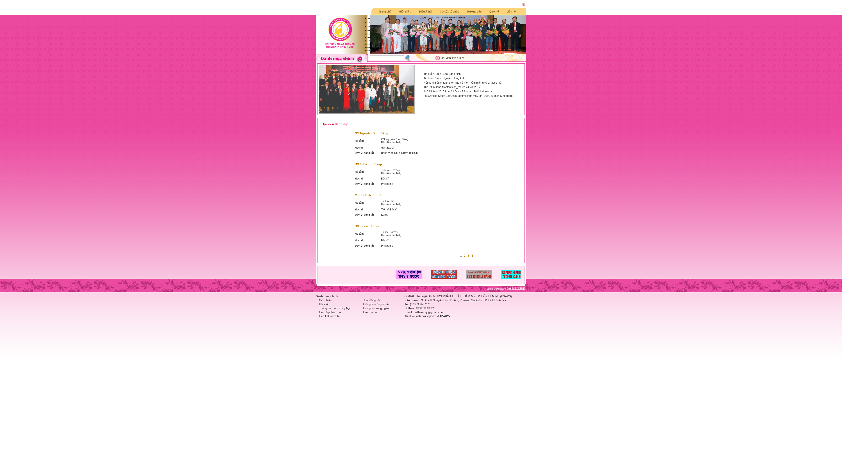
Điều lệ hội (425, 11)
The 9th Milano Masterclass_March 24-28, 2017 (452, 87)
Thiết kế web (413, 316)
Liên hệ (511, 11)
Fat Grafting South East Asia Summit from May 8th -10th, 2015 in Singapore (468, 95)
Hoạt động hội (371, 300)
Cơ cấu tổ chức (449, 11)
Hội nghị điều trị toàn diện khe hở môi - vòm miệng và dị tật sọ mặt (463, 82)
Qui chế (494, 11)
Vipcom (431, 316)
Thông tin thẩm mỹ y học (335, 308)
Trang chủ (385, 11)
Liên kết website (329, 316)
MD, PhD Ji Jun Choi (370, 195)
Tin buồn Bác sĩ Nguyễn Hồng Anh (444, 78)
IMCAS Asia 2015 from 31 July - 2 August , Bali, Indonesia (458, 91)
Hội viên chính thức (452, 57)
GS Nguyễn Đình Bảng (371, 133)
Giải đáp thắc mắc (330, 312)
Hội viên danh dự (335, 124)
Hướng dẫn (474, 11)
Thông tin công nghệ (376, 304)
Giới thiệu (405, 11)
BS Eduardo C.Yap (368, 164)
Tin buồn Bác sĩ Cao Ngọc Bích (442, 73)
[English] (523, 5)
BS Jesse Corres (367, 226)
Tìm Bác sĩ (370, 312)
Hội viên (324, 304)
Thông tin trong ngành (376, 308)
